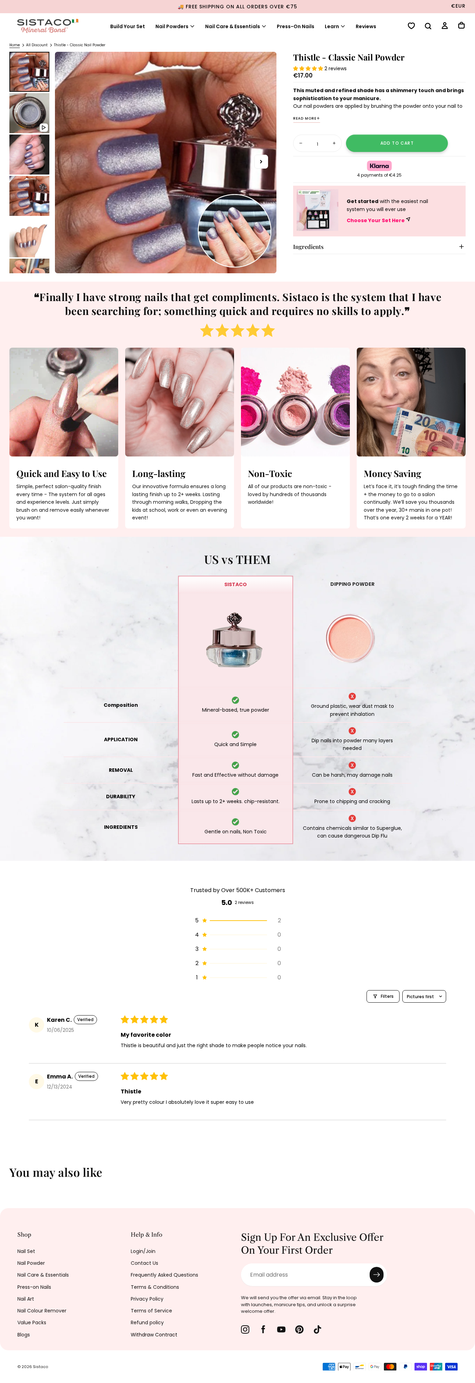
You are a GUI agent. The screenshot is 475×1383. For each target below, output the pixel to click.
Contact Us (144, 1263)
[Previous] (10, 1177)
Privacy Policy (147, 1299)
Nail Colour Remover (41, 1311)
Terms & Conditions (155, 1287)
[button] (428, 27)
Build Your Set (127, 26)
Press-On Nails (295, 26)
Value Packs (31, 1322)
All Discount (37, 45)
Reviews (366, 26)
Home (14, 45)
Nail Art (25, 1299)
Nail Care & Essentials (232, 26)
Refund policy (147, 1322)
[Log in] (445, 26)
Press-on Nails (34, 1287)
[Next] (465, 1177)
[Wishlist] (411, 26)
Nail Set (26, 1251)
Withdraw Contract (154, 1335)
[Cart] (461, 26)
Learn (332, 26)
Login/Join (143, 1251)
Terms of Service (151, 1311)
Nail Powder (31, 1263)
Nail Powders (171, 26)
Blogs (23, 1335)
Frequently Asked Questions (164, 1275)
